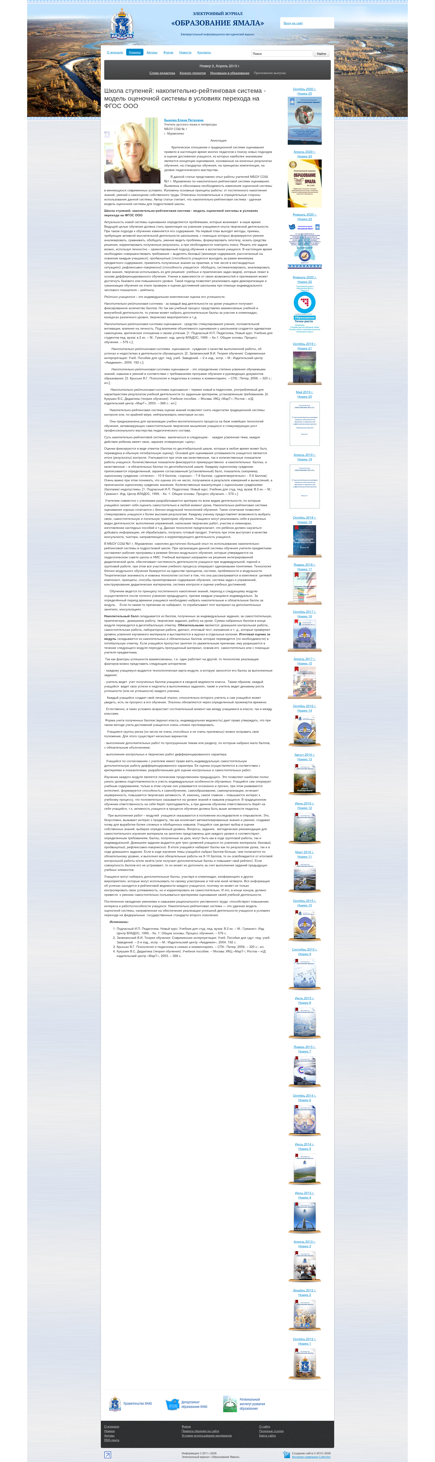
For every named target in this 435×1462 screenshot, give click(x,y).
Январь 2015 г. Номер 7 (305, 1048)
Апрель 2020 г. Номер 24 (305, 153)
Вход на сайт (293, 23)
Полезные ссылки (271, 1431)
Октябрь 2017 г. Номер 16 (304, 613)
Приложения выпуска (270, 72)
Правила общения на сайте (200, 1431)
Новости (185, 52)
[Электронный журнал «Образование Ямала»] (217, 15)
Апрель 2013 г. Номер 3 (305, 1243)
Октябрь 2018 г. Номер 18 (304, 519)
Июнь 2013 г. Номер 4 (304, 1194)
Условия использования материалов (207, 1435)
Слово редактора (162, 72)
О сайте (264, 1426)
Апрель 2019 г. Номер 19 (305, 456)
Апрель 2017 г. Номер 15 (305, 660)
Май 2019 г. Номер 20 (304, 394)
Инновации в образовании (229, 72)
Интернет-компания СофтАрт (311, 1457)
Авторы (152, 52)
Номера (135, 52)
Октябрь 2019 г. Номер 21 (304, 345)
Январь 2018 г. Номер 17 (305, 566)
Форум (168, 52)
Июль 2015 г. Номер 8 (304, 1000)
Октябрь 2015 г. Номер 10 (304, 902)
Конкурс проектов (193, 72)
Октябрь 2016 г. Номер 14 (304, 708)
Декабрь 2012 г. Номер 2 (304, 1292)
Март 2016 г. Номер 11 (304, 854)
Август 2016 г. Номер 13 (305, 756)
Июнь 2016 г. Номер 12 (304, 805)
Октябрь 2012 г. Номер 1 (304, 1341)
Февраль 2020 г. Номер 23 (305, 216)
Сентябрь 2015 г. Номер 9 (304, 951)
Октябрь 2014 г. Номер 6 (304, 1097)
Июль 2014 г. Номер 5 (304, 1146)
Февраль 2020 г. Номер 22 (305, 279)
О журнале (115, 52)
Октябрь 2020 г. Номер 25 (304, 91)
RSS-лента (111, 1440)
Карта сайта (267, 1435)
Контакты (204, 52)
